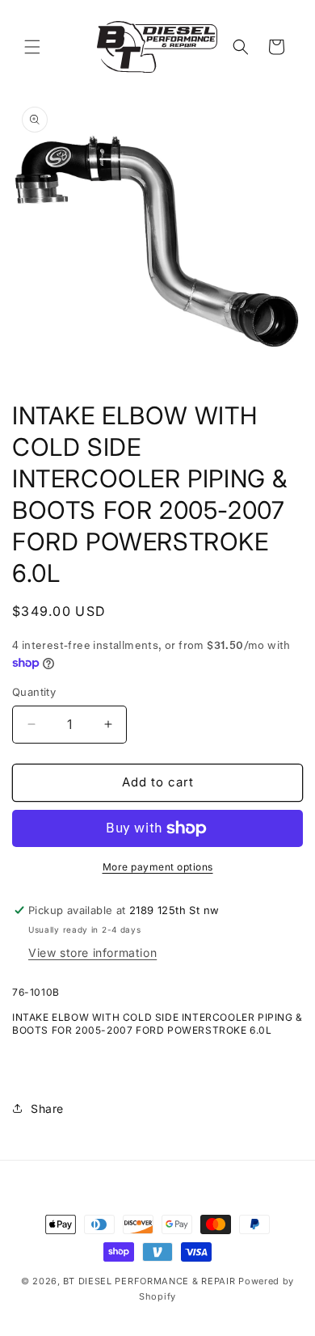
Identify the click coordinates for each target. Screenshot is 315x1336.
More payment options (158, 867)
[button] (32, 47)
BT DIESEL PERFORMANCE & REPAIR (150, 1281)
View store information (92, 952)
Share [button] (47, 1108)
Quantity (34, 691)
